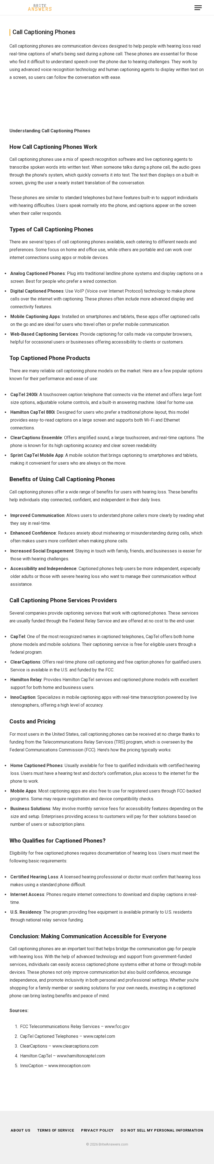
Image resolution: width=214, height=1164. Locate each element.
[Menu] (198, 7)
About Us (20, 1130)
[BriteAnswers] (40, 7)
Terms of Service (55, 1130)
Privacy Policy (97, 1130)
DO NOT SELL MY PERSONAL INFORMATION (162, 1130)
